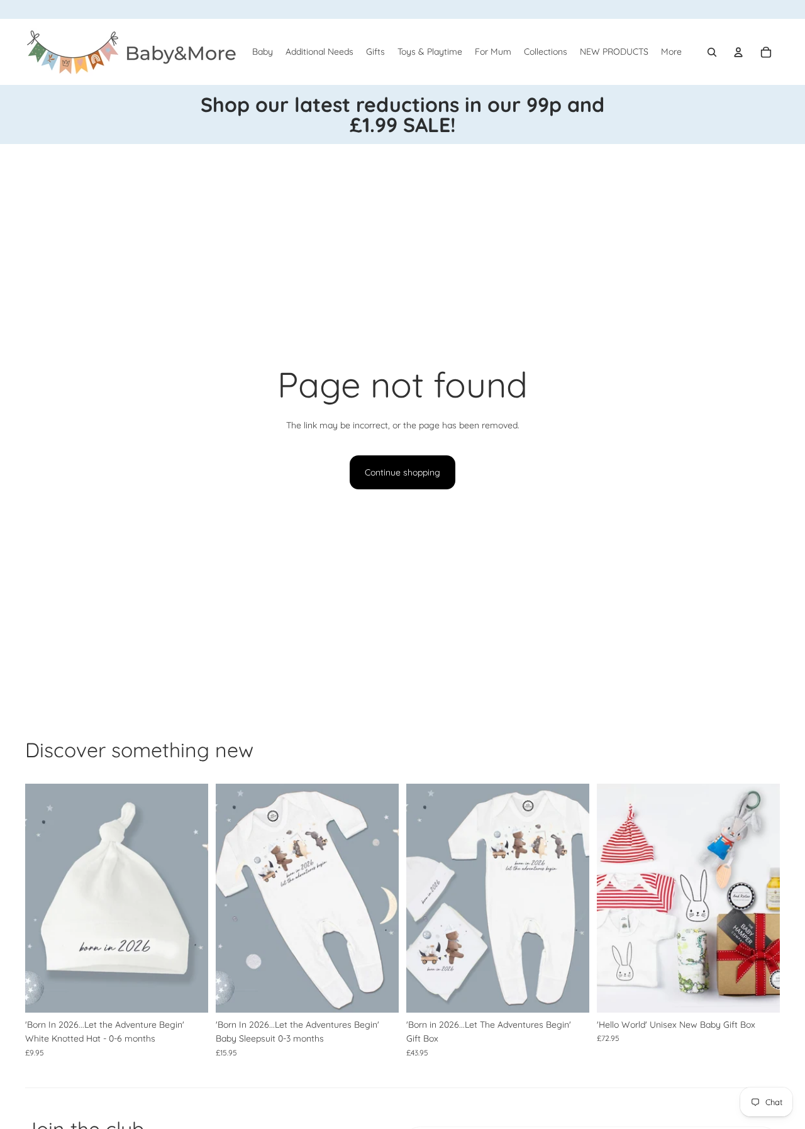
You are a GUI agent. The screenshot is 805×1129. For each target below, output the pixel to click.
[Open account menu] (738, 52)
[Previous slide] (425, 898)
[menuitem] (671, 52)
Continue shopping (402, 472)
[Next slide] (570, 898)
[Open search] (712, 52)
